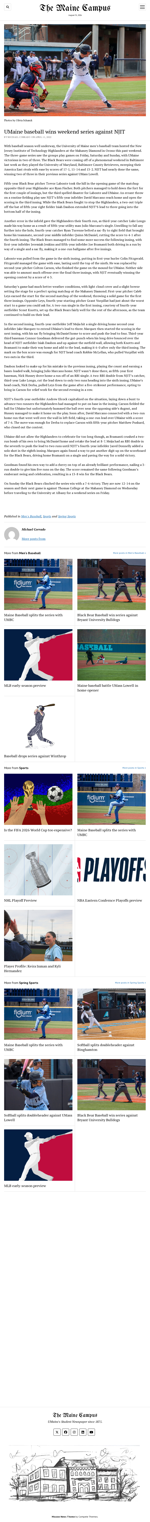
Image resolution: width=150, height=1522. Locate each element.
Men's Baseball (31, 516)
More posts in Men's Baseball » (129, 552)
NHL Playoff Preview (20, 900)
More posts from (34, 539)
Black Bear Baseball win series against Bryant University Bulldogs (107, 617)
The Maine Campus (75, 8)
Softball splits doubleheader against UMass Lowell (38, 1117)
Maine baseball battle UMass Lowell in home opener (107, 687)
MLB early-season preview (25, 685)
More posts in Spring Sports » (130, 982)
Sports (47, 516)
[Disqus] (75, 1244)
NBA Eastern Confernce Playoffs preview (110, 900)
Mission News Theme (63, 1516)
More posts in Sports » (134, 767)
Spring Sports (67, 516)
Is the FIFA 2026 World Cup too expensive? (38, 830)
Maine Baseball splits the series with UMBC (33, 617)
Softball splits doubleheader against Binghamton (105, 1047)
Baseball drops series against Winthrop (35, 756)
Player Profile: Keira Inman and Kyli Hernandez (32, 968)
